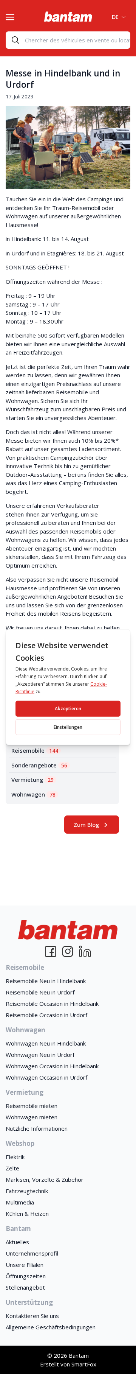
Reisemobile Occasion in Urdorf (46, 1015)
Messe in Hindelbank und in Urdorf (63, 78)
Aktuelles (17, 1242)
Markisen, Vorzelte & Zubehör (44, 1179)
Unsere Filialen (24, 1264)
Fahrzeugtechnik (27, 1191)
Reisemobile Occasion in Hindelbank (52, 1003)
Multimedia (20, 1202)
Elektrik (15, 1157)
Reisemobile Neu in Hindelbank (46, 981)
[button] (116, 17)
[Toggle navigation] (10, 16)
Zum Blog (86, 824)
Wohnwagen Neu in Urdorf (40, 1054)
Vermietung (32, 779)
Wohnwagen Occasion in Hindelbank (52, 1066)
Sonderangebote (39, 765)
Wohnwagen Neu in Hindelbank (46, 1043)
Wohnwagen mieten (31, 1117)
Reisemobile (34, 750)
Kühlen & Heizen (27, 1213)
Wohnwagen (33, 794)
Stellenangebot (25, 1287)
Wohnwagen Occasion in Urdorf (46, 1077)
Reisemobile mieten (31, 1105)
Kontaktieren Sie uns (32, 1316)
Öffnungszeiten (26, 1276)
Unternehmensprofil (32, 1253)
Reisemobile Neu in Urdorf (40, 992)
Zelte (12, 1168)
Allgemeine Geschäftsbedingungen (51, 1327)
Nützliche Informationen (37, 1128)
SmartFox (83, 1364)
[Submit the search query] (15, 40)
